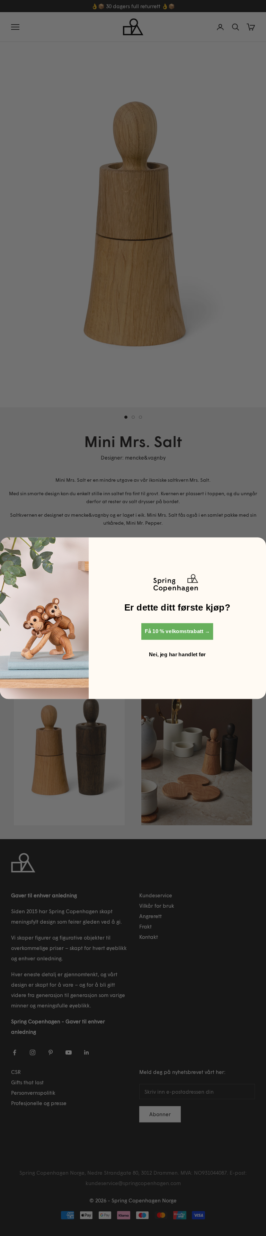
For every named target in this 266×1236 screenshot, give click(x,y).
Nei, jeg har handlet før (177, 654)
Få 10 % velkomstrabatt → (177, 631)
